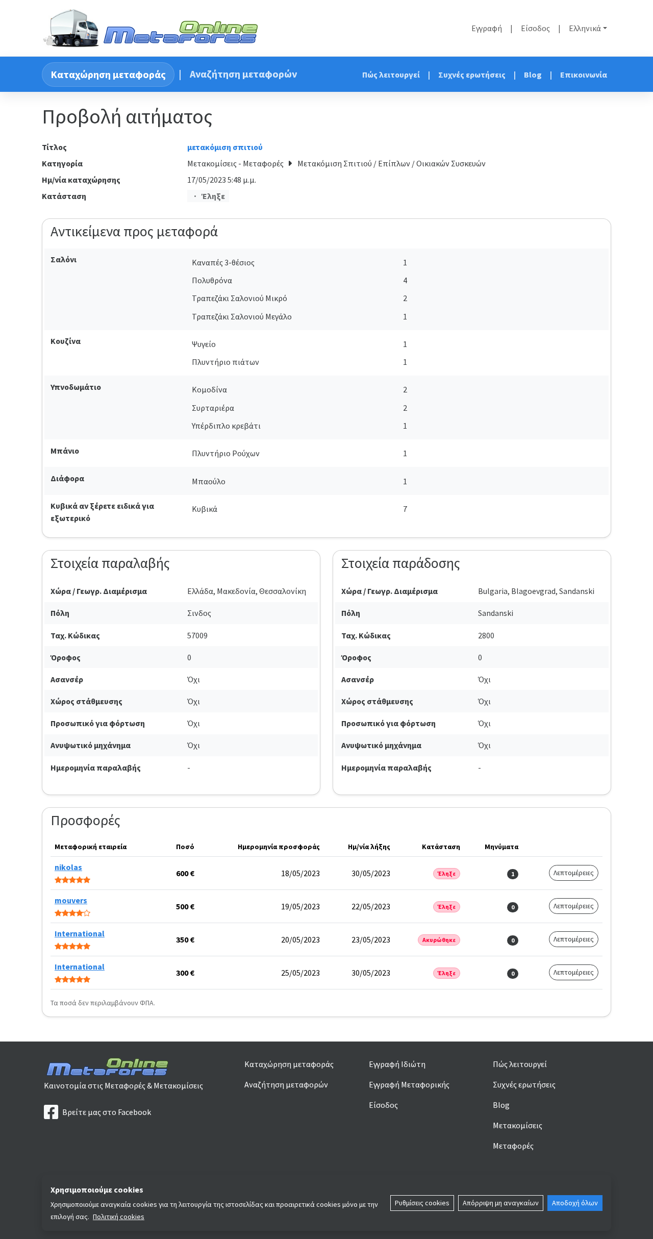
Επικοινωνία (583, 74)
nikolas (68, 867)
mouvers (71, 900)
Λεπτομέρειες (574, 872)
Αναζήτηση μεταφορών (243, 73)
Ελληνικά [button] (585, 28)
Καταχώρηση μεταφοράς (108, 74)
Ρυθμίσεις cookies (422, 1202)
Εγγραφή (486, 28)
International (80, 933)
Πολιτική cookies (118, 1216)
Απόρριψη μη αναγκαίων (501, 1202)
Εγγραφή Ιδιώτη (397, 1064)
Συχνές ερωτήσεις (472, 74)
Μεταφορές (513, 1146)
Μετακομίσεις (517, 1125)
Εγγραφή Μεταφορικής (409, 1084)
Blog (533, 74)
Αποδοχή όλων (575, 1202)
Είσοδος (535, 28)
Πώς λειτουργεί (391, 74)
